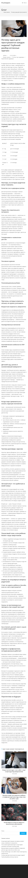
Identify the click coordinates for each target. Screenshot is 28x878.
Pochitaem (5, 2)
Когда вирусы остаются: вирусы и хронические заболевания (14, 823)
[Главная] (1, 12)
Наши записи (6, 57)
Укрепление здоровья (7, 58)
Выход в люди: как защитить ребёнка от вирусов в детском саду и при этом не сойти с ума (14, 797)
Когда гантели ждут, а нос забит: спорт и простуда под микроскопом (14, 770)
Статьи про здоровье (18, 57)
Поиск (2, 831)
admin (4, 55)
